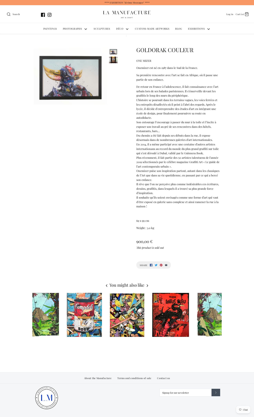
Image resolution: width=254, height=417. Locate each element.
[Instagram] (49, 15)
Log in (229, 14)
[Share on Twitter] (156, 265)
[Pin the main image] (161, 265)
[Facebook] (43, 15)
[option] (127, 324)
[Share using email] (166, 265)
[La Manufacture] (127, 7)
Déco (119, 28)
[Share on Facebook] (151, 265)
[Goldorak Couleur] (70, 76)
